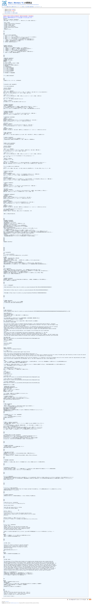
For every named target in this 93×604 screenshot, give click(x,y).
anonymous (7, 601)
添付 (15, 6)
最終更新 (31, 6)
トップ (3, 6)
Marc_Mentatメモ (16, 3)
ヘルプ (35, 6)
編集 (8, 6)
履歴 (13, 6)
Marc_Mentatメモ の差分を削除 (11, 12)
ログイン (39, 6)
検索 (28, 6)
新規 (23, 6)
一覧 (26, 6)
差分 (10, 6)
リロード (18, 6)
